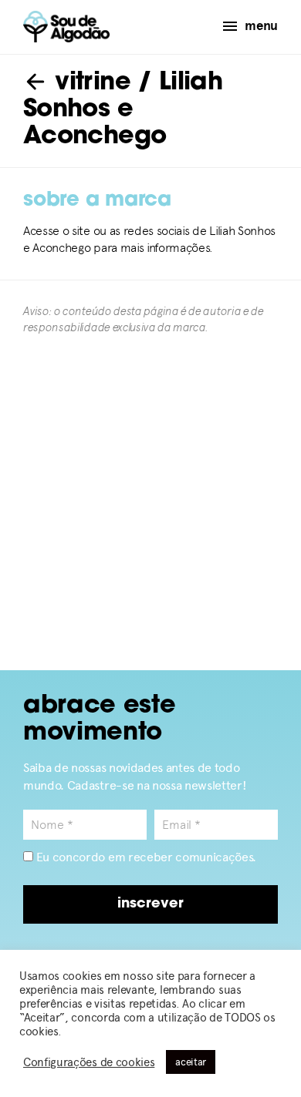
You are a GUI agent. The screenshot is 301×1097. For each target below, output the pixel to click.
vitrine (89, 83)
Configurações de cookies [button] (88, 1062)
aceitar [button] (190, 1062)
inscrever (150, 904)
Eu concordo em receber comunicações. (144, 857)
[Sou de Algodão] (66, 26)
